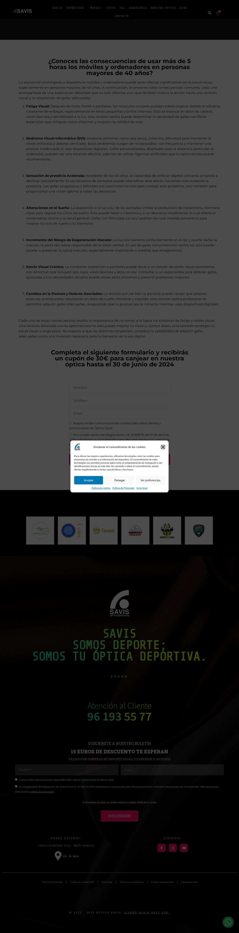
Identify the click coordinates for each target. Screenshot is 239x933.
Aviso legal (142, 488)
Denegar (119, 480)
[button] (163, 447)
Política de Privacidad (123, 488)
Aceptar (88, 480)
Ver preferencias (150, 480)
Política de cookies (101, 488)
